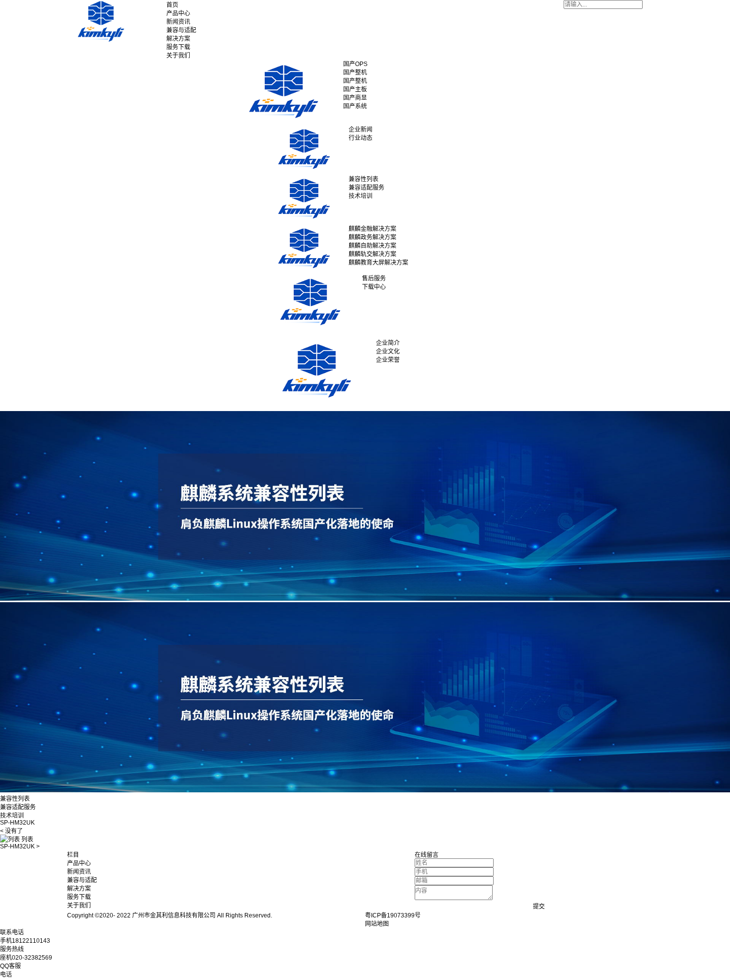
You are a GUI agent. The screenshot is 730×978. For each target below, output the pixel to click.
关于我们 (178, 55)
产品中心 (178, 13)
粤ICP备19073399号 (393, 915)
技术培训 (12, 815)
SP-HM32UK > (20, 846)
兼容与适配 (181, 30)
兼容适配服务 (18, 807)
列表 (26, 839)
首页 (172, 4)
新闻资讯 (178, 21)
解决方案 (178, 38)
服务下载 (178, 47)
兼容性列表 (15, 798)
